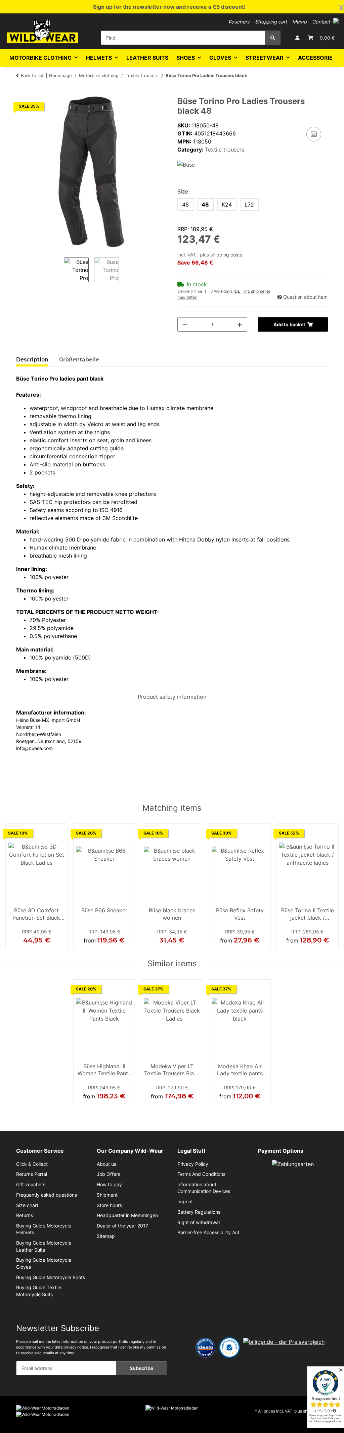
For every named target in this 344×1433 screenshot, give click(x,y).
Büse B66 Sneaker (104, 910)
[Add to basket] (21, 93)
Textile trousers (224, 149)
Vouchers (239, 21)
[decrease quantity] (185, 324)
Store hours (109, 1205)
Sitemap (106, 1236)
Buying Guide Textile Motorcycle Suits (38, 1291)
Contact (321, 21)
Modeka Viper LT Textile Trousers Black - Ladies (172, 1070)
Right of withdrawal (198, 1222)
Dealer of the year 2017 (122, 1225)
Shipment (107, 1195)
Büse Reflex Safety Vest (240, 914)
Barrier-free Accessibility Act (208, 1232)
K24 (227, 204)
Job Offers (108, 1174)
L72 (249, 204)
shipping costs (226, 254)
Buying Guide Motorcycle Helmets (43, 1229)
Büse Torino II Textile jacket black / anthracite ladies (307, 914)
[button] (336, 20)
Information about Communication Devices (203, 1188)
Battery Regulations (198, 1212)
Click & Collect (32, 1164)
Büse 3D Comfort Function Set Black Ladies (36, 914)
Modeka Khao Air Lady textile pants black (240, 1070)
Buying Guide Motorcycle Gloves (43, 1263)
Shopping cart (271, 21)
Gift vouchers (30, 1184)
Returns (24, 1215)
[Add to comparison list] (313, 134)
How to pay (109, 1184)
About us (106, 1164)
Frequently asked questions (46, 1195)
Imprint (185, 1201)
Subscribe (141, 1368)
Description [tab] (32, 359)
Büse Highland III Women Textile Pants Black (104, 1070)
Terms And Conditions (201, 1174)
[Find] (273, 38)
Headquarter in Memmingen (127, 1215)
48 (205, 204)
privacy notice (75, 1347)
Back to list (32, 75)
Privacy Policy (192, 1164)
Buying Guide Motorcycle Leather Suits (43, 1246)
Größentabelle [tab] (79, 359)
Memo (299, 21)
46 (185, 204)
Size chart (27, 1205)
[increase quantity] (239, 324)
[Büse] (186, 164)
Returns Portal (31, 1174)
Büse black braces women (172, 914)
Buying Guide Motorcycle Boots (50, 1277)
